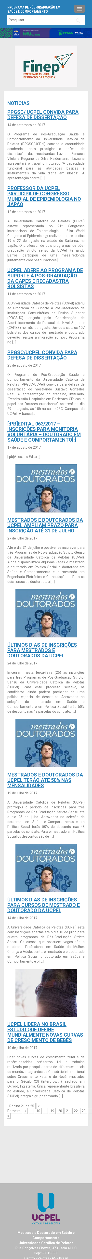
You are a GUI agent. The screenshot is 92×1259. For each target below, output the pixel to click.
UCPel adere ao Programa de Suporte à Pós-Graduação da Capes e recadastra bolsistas (45, 278)
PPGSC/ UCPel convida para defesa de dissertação (43, 114)
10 (38, 1111)
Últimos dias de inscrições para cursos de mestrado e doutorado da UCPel (43, 905)
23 (84, 1111)
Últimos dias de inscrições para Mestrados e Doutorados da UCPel (42, 650)
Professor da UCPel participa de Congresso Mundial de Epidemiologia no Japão (44, 196)
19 (52, 1111)
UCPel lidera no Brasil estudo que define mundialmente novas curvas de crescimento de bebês (45, 1032)
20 (60, 1111)
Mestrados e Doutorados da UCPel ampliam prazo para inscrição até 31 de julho (45, 525)
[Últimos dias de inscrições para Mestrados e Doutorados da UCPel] (46, 613)
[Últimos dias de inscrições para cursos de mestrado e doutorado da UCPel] (46, 868)
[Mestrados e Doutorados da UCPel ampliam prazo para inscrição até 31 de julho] (46, 488)
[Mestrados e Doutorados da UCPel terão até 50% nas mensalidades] (46, 743)
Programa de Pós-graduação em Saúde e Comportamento (33, 9)
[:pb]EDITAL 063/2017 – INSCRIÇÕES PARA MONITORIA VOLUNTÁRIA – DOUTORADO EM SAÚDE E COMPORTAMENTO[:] (44, 432)
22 (76, 1111)
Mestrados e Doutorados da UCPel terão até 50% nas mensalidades (45, 780)
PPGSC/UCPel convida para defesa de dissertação (42, 355)
